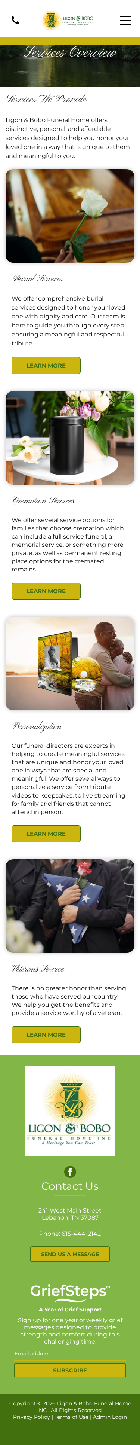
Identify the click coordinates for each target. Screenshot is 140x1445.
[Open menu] (125, 20)
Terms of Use (71, 1417)
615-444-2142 (81, 1233)
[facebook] (70, 1173)
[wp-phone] (15, 24)
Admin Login (110, 1417)
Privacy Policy (31, 1417)
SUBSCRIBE (70, 1370)
